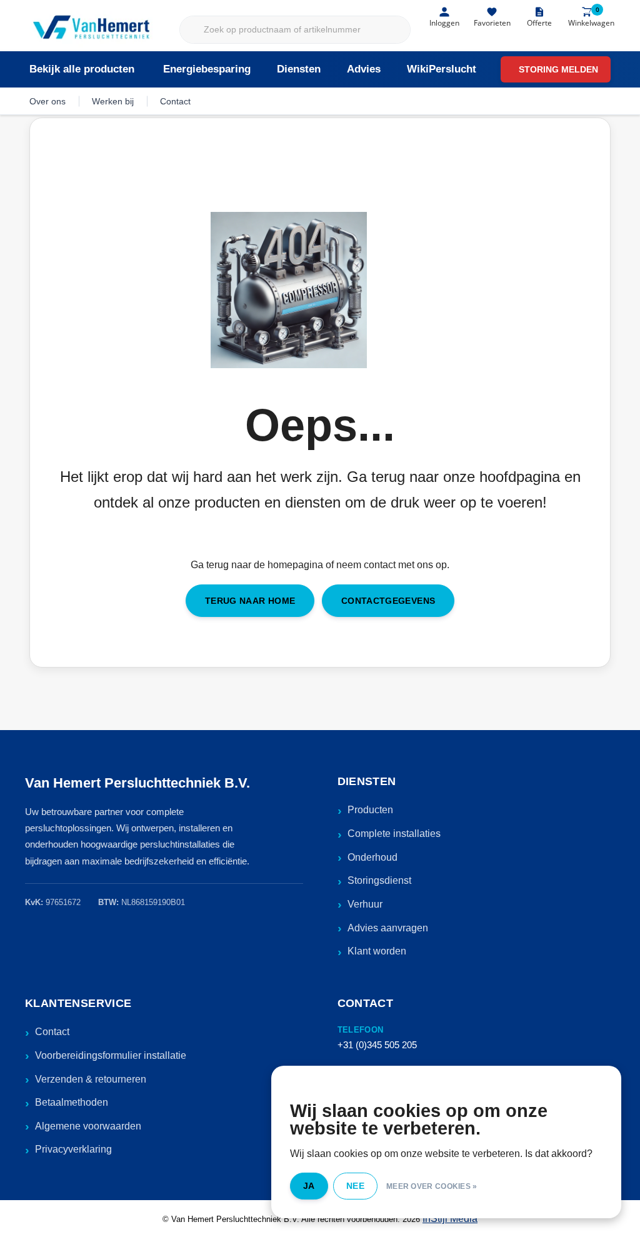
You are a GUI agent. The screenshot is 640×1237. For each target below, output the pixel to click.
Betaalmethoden (71, 1102)
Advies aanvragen (388, 928)
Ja (309, 1186)
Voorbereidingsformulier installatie (110, 1055)
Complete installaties (394, 833)
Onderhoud (373, 857)
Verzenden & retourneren (90, 1079)
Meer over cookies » (432, 1186)
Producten (370, 809)
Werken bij (113, 101)
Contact (175, 101)
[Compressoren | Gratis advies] (92, 28)
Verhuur (365, 904)
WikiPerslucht (441, 69)
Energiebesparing (207, 69)
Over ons (47, 101)
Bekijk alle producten (81, 69)
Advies (364, 69)
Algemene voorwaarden (88, 1126)
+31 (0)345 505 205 (377, 1044)
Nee (355, 1186)
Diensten (299, 69)
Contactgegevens (388, 601)
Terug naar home (250, 601)
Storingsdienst (379, 880)
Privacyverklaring (73, 1149)
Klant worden (377, 951)
